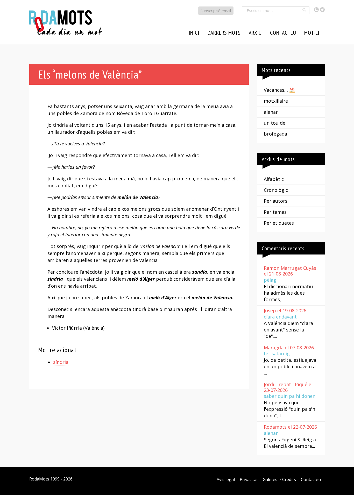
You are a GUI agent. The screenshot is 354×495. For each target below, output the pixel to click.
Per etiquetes (279, 223)
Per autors (275, 201)
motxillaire (276, 101)
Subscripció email (216, 10)
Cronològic (276, 190)
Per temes (275, 212)
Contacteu (311, 479)
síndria (60, 362)
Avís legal (226, 479)
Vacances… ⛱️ (279, 90)
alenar (271, 112)
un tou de (274, 123)
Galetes (270, 479)
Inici (194, 32)
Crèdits (289, 479)
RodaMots (39, 479)
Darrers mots (224, 32)
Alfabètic (274, 179)
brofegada (275, 134)
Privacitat (249, 479)
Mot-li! (312, 32)
